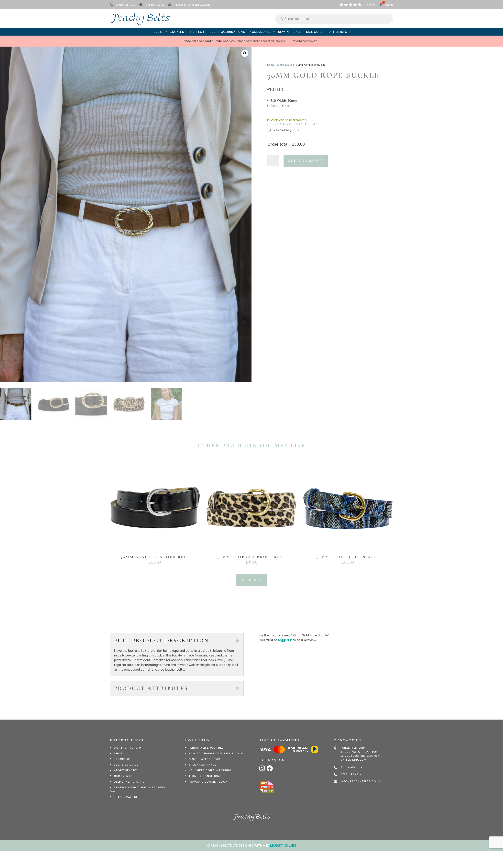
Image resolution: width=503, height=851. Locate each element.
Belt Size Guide (126, 764)
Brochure (122, 759)
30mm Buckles (285, 64)
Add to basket (305, 160)
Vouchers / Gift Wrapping (210, 770)
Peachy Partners (128, 797)
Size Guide (315, 32)
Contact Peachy (128, 747)
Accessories (261, 32)
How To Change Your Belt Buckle (216, 753)
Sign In (370, 4)
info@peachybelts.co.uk (192, 4)
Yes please (287, 130)
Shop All (251, 580)
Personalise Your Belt (207, 747)
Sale (297, 32)
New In (283, 32)
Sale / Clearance (203, 764)
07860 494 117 (155, 4)
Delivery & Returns (129, 781)
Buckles (177, 32)
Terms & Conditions (205, 776)
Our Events (123, 776)
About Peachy (125, 770)
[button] (244, 53)
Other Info (338, 32)
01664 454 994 (126, 4)
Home (270, 64)
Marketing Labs (283, 845)
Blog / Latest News (204, 759)
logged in (285, 640)
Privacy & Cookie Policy (208, 781)
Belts (159, 32)
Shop (118, 753)
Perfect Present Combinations (217, 32)
